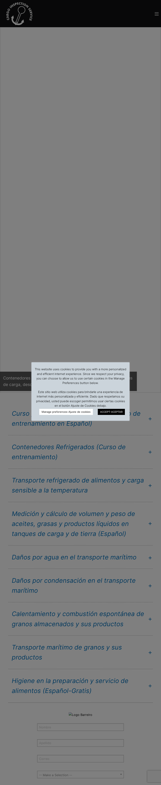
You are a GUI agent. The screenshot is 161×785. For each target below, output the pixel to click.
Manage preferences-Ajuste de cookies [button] (66, 411)
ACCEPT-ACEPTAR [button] (111, 411)
